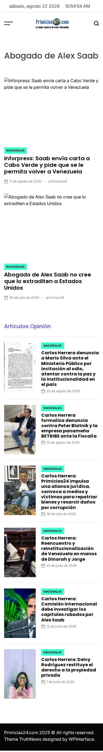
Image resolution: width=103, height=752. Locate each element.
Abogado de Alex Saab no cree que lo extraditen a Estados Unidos (47, 281)
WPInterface (81, 739)
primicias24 (58, 181)
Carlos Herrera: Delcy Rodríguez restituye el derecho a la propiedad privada (68, 667)
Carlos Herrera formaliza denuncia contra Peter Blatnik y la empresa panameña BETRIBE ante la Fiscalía (69, 425)
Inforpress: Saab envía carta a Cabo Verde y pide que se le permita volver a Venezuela (47, 164)
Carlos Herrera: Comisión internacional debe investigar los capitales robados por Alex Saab (69, 609)
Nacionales (15, 150)
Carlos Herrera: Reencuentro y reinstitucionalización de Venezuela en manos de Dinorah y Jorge (69, 548)
